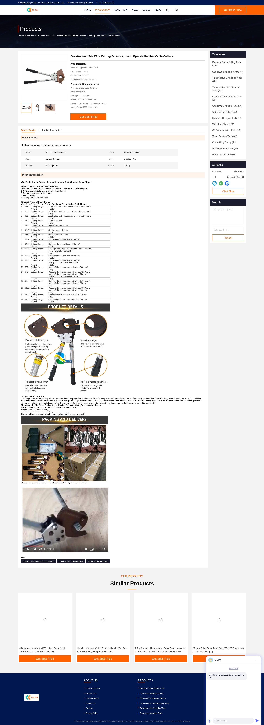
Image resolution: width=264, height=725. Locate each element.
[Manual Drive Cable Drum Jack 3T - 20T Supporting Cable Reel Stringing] (161, 620)
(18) (224, 154)
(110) (226, 64)
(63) (227, 72)
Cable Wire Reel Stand (98, 561)
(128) (223, 124)
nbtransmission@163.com (81, 3)
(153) (224, 112)
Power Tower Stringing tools (71, 561)
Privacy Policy (92, 713)
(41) (224, 136)
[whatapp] (221, 183)
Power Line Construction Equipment (38, 561)
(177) (226, 118)
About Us (120, 10)
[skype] (214, 183)
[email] (227, 183)
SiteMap (89, 708)
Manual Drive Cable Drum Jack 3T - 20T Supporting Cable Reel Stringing (160, 650)
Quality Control (92, 698)
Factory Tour (91, 693)
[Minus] (257, 660)
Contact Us (90, 703)
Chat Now (228, 191)
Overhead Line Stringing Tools (153, 708)
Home (87, 10)
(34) (225, 148)
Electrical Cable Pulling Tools (152, 688)
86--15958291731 (106, 3)
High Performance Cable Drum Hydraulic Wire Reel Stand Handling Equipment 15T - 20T (44, 650)
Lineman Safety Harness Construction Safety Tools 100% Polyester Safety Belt (218, 650)
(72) (227, 79)
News (135, 10)
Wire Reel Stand (42, 36)
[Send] (257, 721)
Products (101, 10)
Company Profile (93, 688)
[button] (23, 625)
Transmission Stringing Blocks (153, 698)
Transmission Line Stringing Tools (154, 703)
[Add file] (209, 721)
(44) (224, 142)
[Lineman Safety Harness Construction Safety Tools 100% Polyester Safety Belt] (219, 620)
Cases (146, 10)
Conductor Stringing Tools (151, 713)
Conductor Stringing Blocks (151, 693)
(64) (227, 106)
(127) (226, 89)
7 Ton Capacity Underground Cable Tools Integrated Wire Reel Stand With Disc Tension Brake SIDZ (102, 650)
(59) (227, 98)
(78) (226, 130)
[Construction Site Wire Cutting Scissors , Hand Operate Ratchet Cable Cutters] (44, 77)
